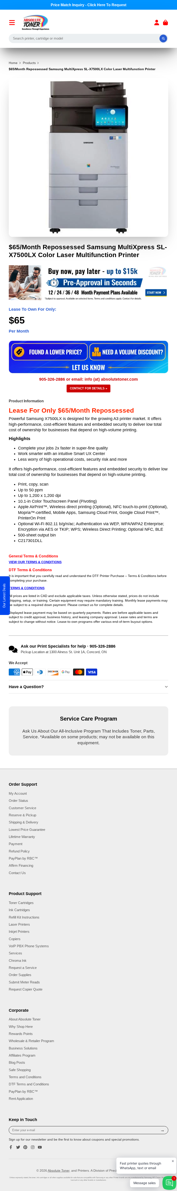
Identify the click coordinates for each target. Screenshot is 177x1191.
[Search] (163, 38)
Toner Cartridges (21, 903)
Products (29, 63)
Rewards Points (21, 1034)
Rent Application (21, 1099)
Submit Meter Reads (24, 982)
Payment (15, 844)
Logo (36, 22)
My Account (18, 793)
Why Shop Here (21, 1027)
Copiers (15, 939)
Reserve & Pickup (22, 815)
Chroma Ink (18, 960)
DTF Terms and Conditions (29, 1084)
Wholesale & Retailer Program (31, 1041)
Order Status (18, 801)
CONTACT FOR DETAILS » (88, 388)
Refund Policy (19, 851)
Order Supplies (20, 975)
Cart (165, 22)
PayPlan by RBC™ (23, 858)
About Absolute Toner (25, 1019)
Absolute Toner (58, 1170)
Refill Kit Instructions (24, 917)
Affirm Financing (21, 865)
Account (156, 22)
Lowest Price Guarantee (27, 830)
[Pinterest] (25, 1147)
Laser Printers (19, 924)
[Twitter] (18, 1147)
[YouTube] (40, 1147)
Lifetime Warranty (22, 837)
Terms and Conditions (25, 1077)
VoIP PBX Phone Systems (29, 946)
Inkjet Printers (19, 931)
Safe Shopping (20, 1070)
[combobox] (88, 38)
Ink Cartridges (19, 910)
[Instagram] (33, 1147)
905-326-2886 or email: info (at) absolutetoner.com (88, 379)
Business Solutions (23, 1048)
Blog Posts (17, 1062)
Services (15, 953)
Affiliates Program (22, 1055)
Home (13, 63)
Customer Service (22, 808)
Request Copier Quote (25, 989)
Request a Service (23, 968)
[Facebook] (11, 1147)
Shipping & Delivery (23, 822)
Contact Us (17, 873)
